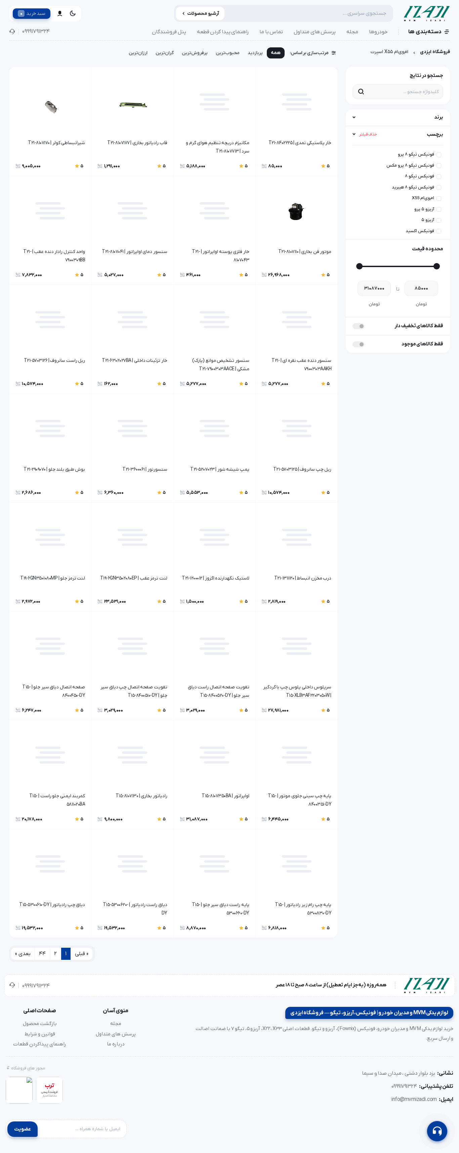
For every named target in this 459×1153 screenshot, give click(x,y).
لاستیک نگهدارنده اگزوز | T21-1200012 (215, 578)
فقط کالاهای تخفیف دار (418, 326)
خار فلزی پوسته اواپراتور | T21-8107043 (220, 256)
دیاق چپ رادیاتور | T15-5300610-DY (52, 905)
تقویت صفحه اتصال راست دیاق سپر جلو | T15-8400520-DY (218, 691)
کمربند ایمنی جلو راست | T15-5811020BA (57, 800)
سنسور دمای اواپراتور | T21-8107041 (134, 252)
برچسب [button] (401, 134)
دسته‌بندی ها (425, 32)
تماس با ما (271, 32)
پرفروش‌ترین (195, 53)
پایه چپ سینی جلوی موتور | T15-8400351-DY (299, 800)
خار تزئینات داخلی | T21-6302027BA (134, 360)
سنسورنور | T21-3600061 (144, 469)
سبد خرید (32, 13)
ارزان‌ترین (138, 53)
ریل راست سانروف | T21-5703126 (54, 360)
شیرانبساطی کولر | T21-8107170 (56, 143)
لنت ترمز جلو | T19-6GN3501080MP (52, 578)
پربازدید (255, 53)
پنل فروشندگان (169, 32)
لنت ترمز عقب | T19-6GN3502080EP (133, 578)
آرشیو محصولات (203, 13)
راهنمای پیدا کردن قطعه (223, 32)
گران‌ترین (165, 53)
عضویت (22, 1129)
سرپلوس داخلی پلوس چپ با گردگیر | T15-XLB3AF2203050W (297, 691)
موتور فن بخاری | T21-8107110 (304, 252)
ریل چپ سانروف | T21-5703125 (302, 469)
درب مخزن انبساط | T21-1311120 (302, 578)
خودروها (378, 32)
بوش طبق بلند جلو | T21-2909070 (54, 469)
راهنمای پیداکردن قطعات (39, 1044)
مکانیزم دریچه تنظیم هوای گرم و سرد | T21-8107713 (217, 147)
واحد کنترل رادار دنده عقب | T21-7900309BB (54, 256)
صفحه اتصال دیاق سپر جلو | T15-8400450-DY (53, 691)
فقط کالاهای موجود (422, 344)
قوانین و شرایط (40, 1034)
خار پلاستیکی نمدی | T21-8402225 (299, 143)
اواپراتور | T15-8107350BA (225, 796)
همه (276, 53)
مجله (352, 32)
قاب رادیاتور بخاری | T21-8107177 (137, 143)
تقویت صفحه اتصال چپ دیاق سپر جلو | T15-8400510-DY (133, 691)
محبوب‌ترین (228, 53)
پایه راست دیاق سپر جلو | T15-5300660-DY (220, 909)
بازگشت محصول (40, 1023)
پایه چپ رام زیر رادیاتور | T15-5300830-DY (303, 909)
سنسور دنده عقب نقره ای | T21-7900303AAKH (301, 364)
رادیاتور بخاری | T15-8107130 (141, 796)
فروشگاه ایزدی (435, 52)
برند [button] (438, 117)
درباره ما (116, 1044)
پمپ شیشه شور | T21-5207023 (219, 469)
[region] (397, 189)
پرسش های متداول (315, 32)
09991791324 (36, 31)
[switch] (358, 326)
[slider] (436, 266)
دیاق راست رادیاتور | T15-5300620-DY (135, 909)
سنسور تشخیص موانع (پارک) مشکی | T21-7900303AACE (220, 364)
